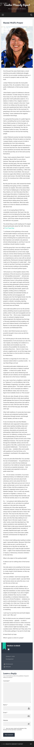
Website (5, 720)
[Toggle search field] (31, 14)
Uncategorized (9, 659)
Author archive (8, 649)
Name (5, 705)
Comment (6, 681)
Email (5, 712)
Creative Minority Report (17, 5)
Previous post (9, 664)
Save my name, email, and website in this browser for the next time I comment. (14, 729)
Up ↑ (31, 744)
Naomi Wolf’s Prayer (13, 22)
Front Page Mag (9, 228)
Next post (8, 666)
